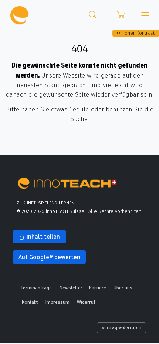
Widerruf (86, 302)
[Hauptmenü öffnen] (145, 15)
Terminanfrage (36, 287)
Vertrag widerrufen (121, 327)
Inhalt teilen (36, 238)
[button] (92, 14)
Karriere (97, 287)
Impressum (57, 302)
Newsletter (70, 287)
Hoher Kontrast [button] (138, 33)
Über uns (123, 287)
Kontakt (29, 302)
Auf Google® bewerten (46, 258)
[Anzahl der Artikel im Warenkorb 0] (121, 14)
